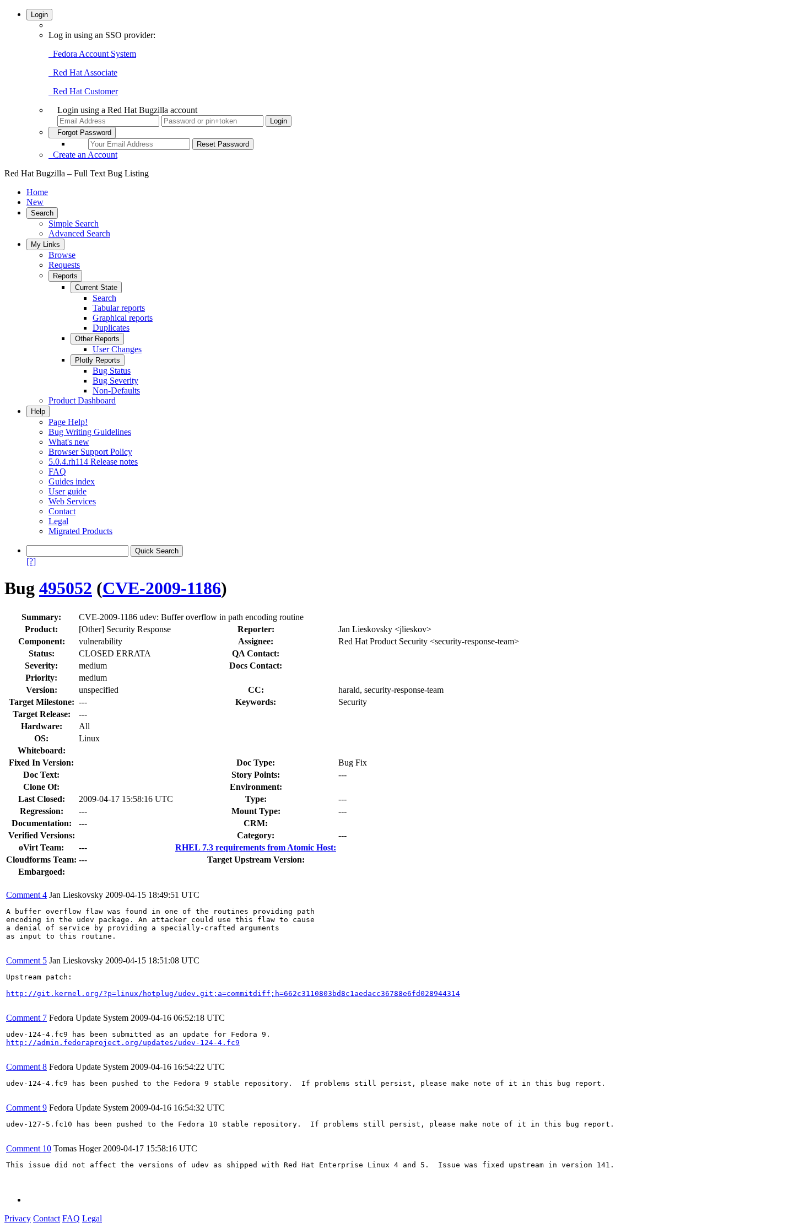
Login (39, 14)
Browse (61, 255)
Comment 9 (26, 1107)
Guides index (71, 481)
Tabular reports (119, 308)
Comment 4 (26, 895)
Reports (65, 276)
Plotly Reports (97, 360)
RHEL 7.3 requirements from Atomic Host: (255, 847)
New (35, 202)
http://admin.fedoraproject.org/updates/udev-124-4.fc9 (123, 1042)
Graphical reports (123, 317)
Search (42, 213)
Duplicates (111, 327)
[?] (31, 561)
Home (37, 192)
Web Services (72, 501)
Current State (96, 287)
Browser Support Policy (90, 451)
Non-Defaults (116, 390)
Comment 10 (28, 1148)
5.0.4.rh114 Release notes (93, 461)
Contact (61, 511)
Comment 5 (26, 960)
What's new (68, 441)
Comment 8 (26, 1066)
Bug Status (112, 370)
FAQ (57, 471)
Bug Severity (115, 380)
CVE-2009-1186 (161, 588)
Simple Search (73, 223)
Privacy (17, 1218)
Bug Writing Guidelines (89, 432)
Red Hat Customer (83, 91)
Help (38, 411)
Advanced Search (79, 233)
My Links (45, 244)
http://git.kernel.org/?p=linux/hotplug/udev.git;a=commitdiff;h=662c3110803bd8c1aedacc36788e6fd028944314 (233, 993)
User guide (67, 491)
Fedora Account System (92, 53)
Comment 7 (26, 1017)
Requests (64, 265)
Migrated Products (80, 531)
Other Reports (97, 339)
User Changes (117, 349)
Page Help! (68, 422)
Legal (58, 521)
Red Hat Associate (82, 72)
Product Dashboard (82, 400)
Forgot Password (82, 132)
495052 (65, 588)
